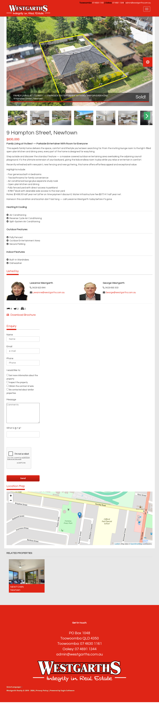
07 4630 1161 (98, 3)
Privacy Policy (42, 690)
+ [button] (11, 496)
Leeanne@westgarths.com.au (49, 292)
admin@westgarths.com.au (138, 3)
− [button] (11, 500)
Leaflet (117, 543)
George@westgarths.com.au (121, 292)
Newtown (17, 587)
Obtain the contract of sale (21, 386)
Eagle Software (67, 690)
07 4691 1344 (118, 3)
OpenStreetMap (136, 543)
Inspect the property (18, 382)
